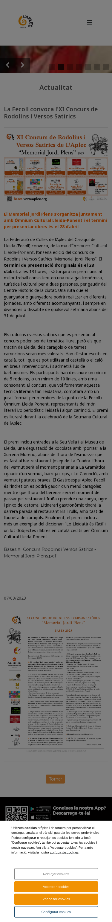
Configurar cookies (56, 912)
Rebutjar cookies (56, 874)
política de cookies (64, 852)
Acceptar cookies (56, 887)
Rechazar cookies (56, 899)
